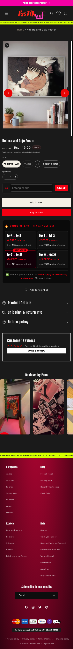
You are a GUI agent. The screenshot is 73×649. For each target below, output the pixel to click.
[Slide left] (8, 93)
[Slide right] (65, 93)
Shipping (17, 152)
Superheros (12, 493)
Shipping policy (62, 639)
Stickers (10, 543)
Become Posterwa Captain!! (53, 543)
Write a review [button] (36, 350)
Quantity (6, 171)
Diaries (9, 550)
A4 (37, 164)
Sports (9, 487)
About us (44, 569)
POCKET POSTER (50, 164)
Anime (9, 474)
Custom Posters (14, 530)
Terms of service (45, 639)
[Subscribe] (54, 595)
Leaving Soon (46, 480)
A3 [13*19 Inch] (11, 164)
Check (61, 187)
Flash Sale (45, 493)
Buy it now (36, 212)
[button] (6, 13)
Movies (9, 513)
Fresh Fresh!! (46, 474)
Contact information (31, 644)
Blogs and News (48, 575)
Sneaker (10, 500)
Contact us (45, 563)
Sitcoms (10, 480)
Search (43, 530)
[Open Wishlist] (58, 13)
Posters (10, 537)
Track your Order (48, 537)
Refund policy (13, 639)
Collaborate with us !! (50, 550)
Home (20, 29)
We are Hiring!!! (47, 556)
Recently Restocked (49, 487)
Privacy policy (28, 639)
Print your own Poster (16, 556)
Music (9, 506)
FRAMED (28, 165)
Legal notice (48, 644)
